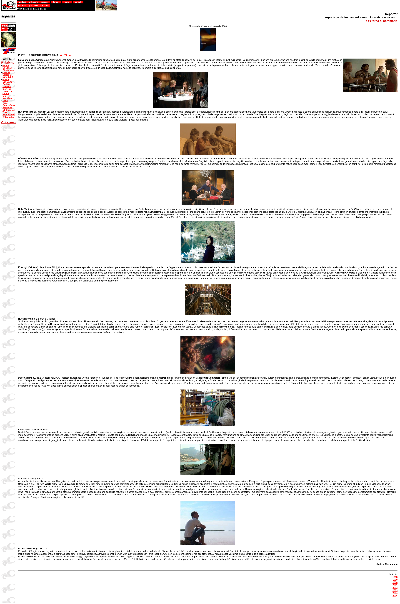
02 (65, 54)
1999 (395, 579)
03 (70, 54)
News (5, 100)
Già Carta (7, 82)
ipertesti (22, 2)
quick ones (33, 6)
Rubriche (7, 62)
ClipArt (6, 72)
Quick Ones (8, 105)
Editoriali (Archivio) (7, 76)
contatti (78, 2)
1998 (395, 577)
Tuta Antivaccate (8, 113)
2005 (395, 595)
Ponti (5, 103)
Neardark (7, 98)
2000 (395, 582)
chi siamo (44, 6)
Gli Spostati (8, 110)
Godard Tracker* (6, 85)
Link (4, 96)
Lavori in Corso (7, 92)
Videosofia (8, 117)
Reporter (7, 107)
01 (61, 54)
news (67, 2)
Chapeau (7, 68)
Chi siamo (8, 122)
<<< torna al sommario (382, 20)
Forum (5, 79)
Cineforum (8, 70)
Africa (5, 65)
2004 (395, 593)
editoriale (22, 6)
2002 (395, 587)
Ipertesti (6, 89)
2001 (395, 585)
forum (55, 2)
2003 (395, 590)
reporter (44, 2)
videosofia (33, 2)
